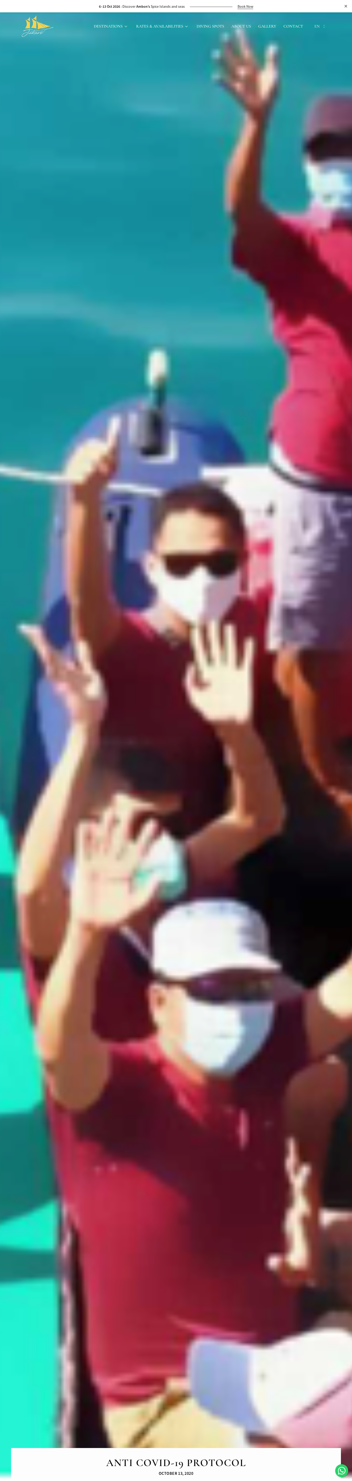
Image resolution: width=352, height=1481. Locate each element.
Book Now (259, 6)
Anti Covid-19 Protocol (176, 1463)
